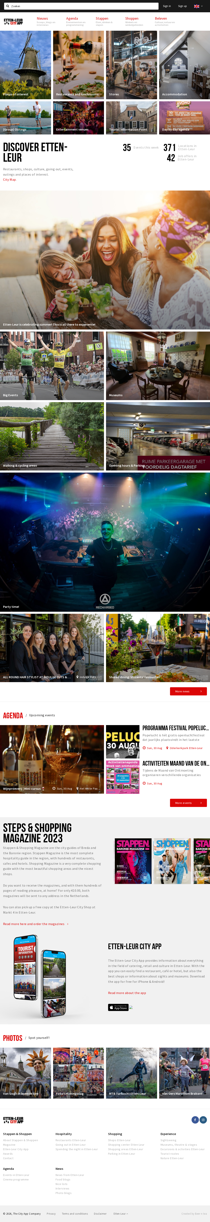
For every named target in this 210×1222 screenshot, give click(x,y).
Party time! (11, 607)
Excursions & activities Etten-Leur (183, 1149)
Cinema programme (16, 1179)
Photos (12, 1038)
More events (183, 803)
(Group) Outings (14, 129)
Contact (8, 1158)
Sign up (182, 6)
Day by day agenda (175, 129)
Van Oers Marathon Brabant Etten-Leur (184, 1093)
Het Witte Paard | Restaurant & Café (90, 788)
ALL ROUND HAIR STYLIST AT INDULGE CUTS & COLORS (37, 677)
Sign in (167, 6)
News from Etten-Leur (70, 1175)
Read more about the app (127, 993)
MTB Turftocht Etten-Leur (127, 1093)
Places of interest (15, 94)
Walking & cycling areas (20, 465)
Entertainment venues (72, 129)
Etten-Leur (120, 1213)
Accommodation (174, 94)
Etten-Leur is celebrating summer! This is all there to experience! (49, 324)
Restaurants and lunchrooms (77, 94)
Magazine (9, 1144)
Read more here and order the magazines (34, 924)
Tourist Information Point (128, 129)
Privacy (51, 1213)
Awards (8, 1153)
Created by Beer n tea (194, 1213)
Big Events (10, 395)
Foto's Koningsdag (69, 1093)
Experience (168, 1134)
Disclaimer (100, 1213)
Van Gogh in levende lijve (20, 1093)
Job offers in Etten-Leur (187, 157)
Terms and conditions (75, 1213)
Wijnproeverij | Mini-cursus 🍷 (24, 788)
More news (182, 691)
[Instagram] (203, 1120)
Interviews (63, 1188)
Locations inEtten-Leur (187, 147)
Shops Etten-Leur (119, 1140)
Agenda (13, 715)
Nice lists (62, 1184)
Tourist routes (170, 1153)
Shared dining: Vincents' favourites (134, 677)
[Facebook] (195, 1120)
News (59, 1169)
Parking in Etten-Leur (121, 1153)
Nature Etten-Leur (172, 1158)
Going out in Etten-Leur (71, 1144)
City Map (9, 179)
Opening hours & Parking (127, 465)
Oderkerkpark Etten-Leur (186, 747)
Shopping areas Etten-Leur (125, 1149)
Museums (115, 395)
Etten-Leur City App (16, 1149)
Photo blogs (64, 1193)
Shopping (115, 1134)
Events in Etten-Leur (16, 1175)
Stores (114, 94)
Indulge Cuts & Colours (90, 677)
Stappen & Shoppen (17, 1134)
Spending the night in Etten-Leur (77, 1149)
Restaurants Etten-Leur (71, 1140)
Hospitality (64, 1134)
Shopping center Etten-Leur (126, 1144)
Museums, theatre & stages (179, 1144)
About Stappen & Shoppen (20, 1140)
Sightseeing (168, 1140)
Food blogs (63, 1179)
